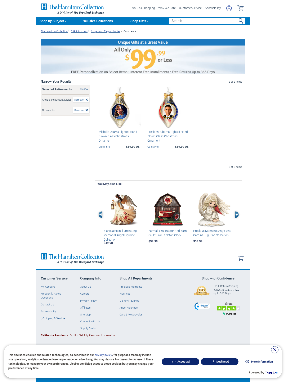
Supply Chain (87, 328)
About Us (85, 286)
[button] (203, 306)
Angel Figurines (129, 307)
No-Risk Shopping (143, 8)
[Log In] (229, 8)
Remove (79, 99)
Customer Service (190, 8)
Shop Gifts (138, 21)
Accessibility (213, 8)
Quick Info (104, 146)
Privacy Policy (88, 301)
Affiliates (85, 307)
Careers (84, 293)
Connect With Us (90, 321)
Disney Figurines (129, 301)
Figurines (125, 293)
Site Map (85, 314)
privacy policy (103, 355)
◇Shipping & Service (53, 318)
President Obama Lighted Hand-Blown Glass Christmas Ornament (168, 136)
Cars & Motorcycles (131, 314)
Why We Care (167, 8)
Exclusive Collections (97, 21)
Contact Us (47, 304)
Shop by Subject (52, 21)
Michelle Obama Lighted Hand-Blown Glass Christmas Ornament (118, 136)
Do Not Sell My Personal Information (78, 335)
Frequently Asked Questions (51, 295)
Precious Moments (131, 286)
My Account (48, 286)
